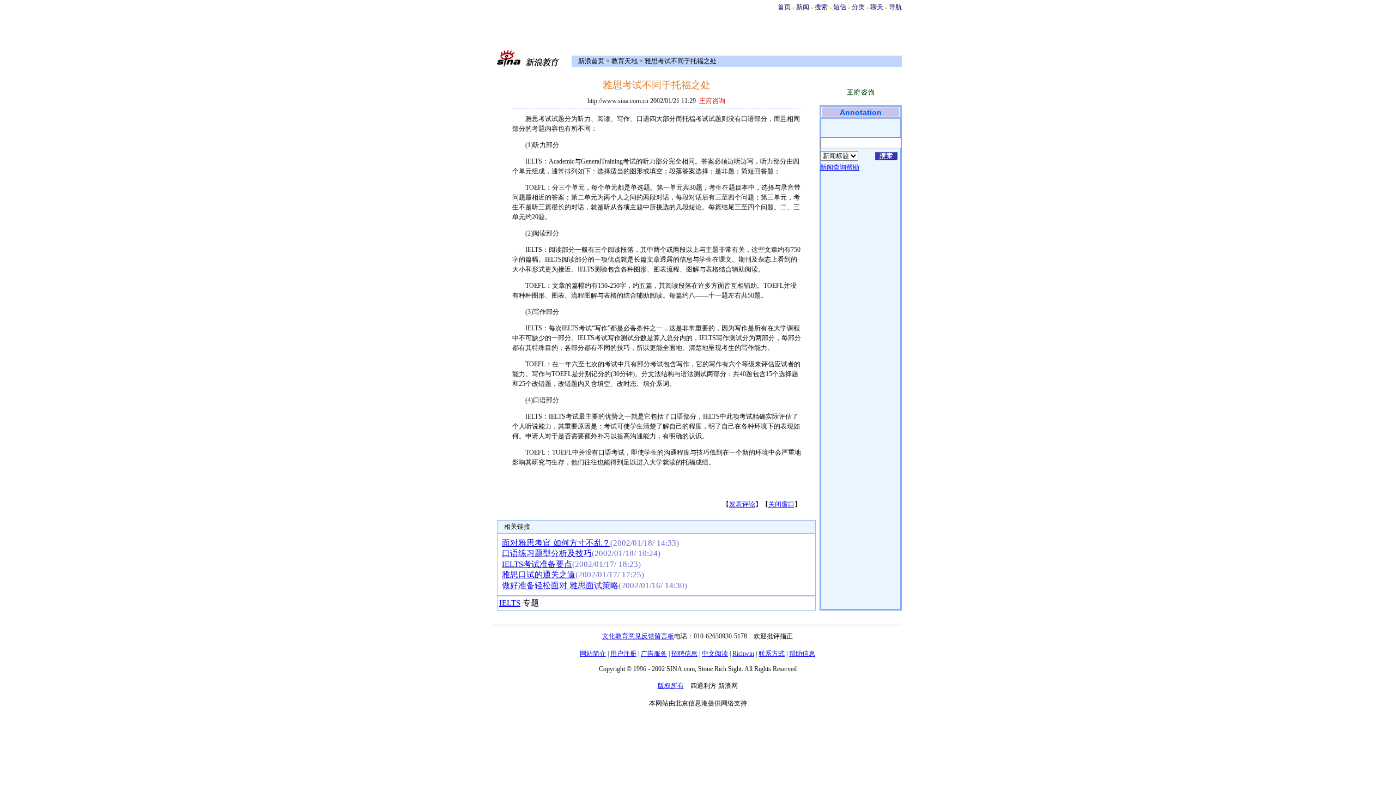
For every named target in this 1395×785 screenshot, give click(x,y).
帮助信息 (802, 653)
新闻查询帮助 (839, 167)
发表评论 (742, 504)
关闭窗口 (781, 504)
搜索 (822, 7)
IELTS (509, 603)
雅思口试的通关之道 (538, 574)
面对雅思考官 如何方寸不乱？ (556, 543)
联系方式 (772, 653)
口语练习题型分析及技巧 (547, 553)
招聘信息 (684, 653)
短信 (839, 7)
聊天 (876, 7)
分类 (858, 7)
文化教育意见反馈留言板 (638, 636)
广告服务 (654, 653)
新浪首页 (591, 61)
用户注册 (623, 653)
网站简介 (593, 653)
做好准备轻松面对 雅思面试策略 (560, 585)
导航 (895, 7)
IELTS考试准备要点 (537, 564)
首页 (784, 7)
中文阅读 (715, 653)
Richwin (743, 653)
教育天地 (624, 61)
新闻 (802, 7)
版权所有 (671, 686)
